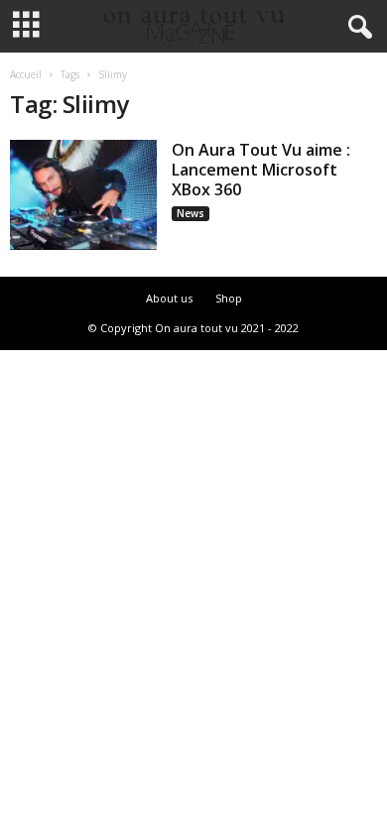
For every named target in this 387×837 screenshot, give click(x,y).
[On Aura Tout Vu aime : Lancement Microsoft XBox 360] (83, 195)
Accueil (26, 74)
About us (169, 298)
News (190, 213)
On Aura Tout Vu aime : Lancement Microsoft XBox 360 (261, 169)
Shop (228, 298)
